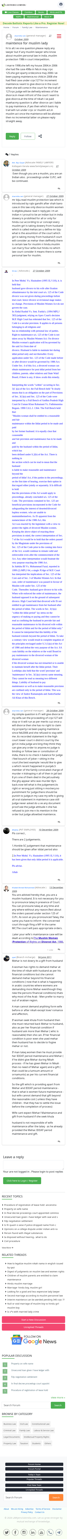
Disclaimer (57, 1509)
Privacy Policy (27, 1512)
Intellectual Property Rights (36, 1436)
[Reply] (59, 188)
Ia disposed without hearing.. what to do (25, 1237)
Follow (27, 136)
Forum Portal (34, 1468)
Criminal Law (9, 1430)
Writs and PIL (56, 12)
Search (58, 1405)
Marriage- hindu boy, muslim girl (24, 1287)
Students (36, 1443)
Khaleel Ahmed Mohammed (23, 887)
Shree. (14, 271)
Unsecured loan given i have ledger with (30, 1370)
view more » (58, 1397)
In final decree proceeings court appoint (30, 1384)
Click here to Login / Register (22, 1180)
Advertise (29, 1509)
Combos (28, 12)
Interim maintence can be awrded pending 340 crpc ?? (36, 1299)
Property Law (10, 1443)
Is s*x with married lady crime (23, 1311)
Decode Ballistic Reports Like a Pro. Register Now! (33, 23)
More (46, 16)
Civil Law (24, 1424)
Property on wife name (16, 1208)
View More (7, 1247)
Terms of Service (43, 1509)
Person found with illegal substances (23, 1233)
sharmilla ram (20, 36)
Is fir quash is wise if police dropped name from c (30, 1225)
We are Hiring (17, 1509)
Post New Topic (34, 1485)
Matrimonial (32, 16)
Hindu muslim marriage (19, 1283)
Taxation (24, 1443)
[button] (59, 37)
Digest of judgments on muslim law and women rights (35, 1271)
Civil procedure (12, 1241)
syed (14, 957)
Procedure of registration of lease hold (29, 1390)
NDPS (18, 16)
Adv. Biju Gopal (18, 162)
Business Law (10, 1424)
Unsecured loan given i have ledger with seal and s (31, 1217)
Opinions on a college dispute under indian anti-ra (30, 1229)
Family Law (24, 1430)
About (6, 1509)
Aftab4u (15, 830)
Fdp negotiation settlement (18, 1221)
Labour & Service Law (44, 1430)
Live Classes (13, 12)
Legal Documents (12, 1436)
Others (48, 1443)
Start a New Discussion (33, 1319)
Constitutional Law (40, 1424)
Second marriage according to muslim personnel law (35, 1295)
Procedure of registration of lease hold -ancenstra (30, 1204)
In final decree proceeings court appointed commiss (31, 1212)
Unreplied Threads (33, 1327)
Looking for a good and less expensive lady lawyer (33, 1291)
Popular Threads (34, 1479)
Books (41, 12)
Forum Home (34, 1464)
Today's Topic (34, 1474)
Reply (12, 136)
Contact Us (39, 1512)
